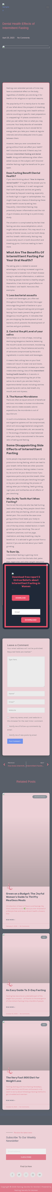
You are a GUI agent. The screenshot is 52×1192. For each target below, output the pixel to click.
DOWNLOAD (31, 620)
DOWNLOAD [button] (21, 598)
